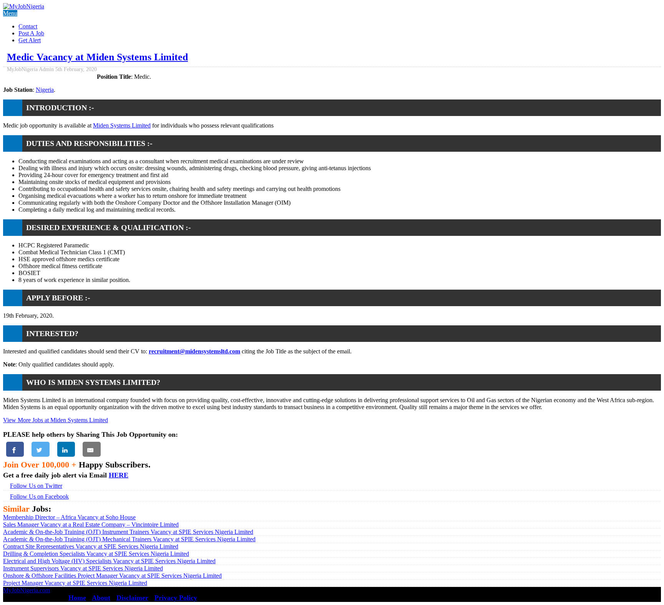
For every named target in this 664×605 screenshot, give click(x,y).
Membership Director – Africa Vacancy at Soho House (69, 517)
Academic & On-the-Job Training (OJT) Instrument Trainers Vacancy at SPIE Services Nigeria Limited (128, 532)
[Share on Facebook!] (15, 449)
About (101, 598)
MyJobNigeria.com (26, 590)
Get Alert (29, 40)
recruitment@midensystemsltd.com (194, 351)
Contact (27, 26)
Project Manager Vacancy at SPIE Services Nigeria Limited (75, 583)
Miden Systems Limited (122, 125)
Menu (10, 13)
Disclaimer (132, 598)
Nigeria (45, 89)
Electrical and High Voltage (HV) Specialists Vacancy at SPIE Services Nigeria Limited (109, 561)
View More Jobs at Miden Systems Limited (55, 420)
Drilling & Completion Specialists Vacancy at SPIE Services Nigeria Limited (96, 553)
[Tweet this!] (40, 449)
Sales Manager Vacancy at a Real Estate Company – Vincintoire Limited (91, 524)
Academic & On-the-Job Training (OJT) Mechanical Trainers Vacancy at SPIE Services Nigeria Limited (129, 539)
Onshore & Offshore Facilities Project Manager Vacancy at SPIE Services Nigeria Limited (112, 575)
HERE (118, 475)
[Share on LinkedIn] (66, 449)
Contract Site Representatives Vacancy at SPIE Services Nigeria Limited (90, 546)
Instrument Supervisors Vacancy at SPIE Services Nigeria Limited (83, 568)
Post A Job (31, 33)
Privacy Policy (175, 598)
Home (77, 598)
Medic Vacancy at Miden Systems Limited (97, 57)
